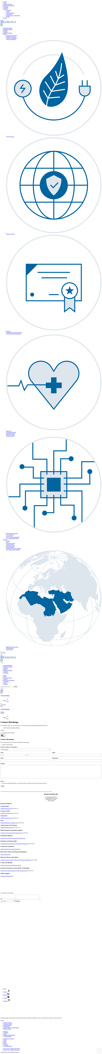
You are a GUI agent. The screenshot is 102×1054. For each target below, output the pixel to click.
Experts (5, 1)
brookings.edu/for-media (6, 833)
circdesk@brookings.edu (25, 860)
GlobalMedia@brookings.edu (7, 827)
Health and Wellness (7, 33)
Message (3, 763)
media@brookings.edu (17, 833)
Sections (2, 712)
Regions (5, 539)
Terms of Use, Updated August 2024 (11, 1049)
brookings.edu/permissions (6, 838)
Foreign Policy (6, 1026)
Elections (5, 31)
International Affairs (7, 28)
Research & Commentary (8, 5)
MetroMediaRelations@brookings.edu (9, 822)
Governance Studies (7, 1024)
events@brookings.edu (15, 849)
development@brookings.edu (21, 843)
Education (5, 30)
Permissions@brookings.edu (18, 838)
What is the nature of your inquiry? (9, 747)
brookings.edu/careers (5, 865)
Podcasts (5, 1043)
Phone (2, 758)
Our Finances (9, 14)
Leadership (8, 10)
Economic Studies (7, 1025)
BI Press (8, 16)
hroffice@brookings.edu (15, 865)
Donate (5, 18)
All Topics (5, 671)
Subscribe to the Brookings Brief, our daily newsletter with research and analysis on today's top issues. (24, 783)
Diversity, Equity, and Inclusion (13, 15)
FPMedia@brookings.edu (6, 818)
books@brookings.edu (5, 854)
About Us (5, 9)
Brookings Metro (7, 1029)
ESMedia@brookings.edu (6, 808)
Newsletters (5, 6)
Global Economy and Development (11, 1027)
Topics (4, 34)
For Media (5, 8)
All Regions (6, 673)
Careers (7, 11)
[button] (51, 733)
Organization (55, 758)
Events (4, 3)
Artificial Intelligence (8, 29)
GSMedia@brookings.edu (6, 813)
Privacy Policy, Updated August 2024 (11, 1048)
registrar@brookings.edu (21, 870)
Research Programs (7, 4)
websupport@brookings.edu (7, 876)
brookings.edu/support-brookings (8, 843)
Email (54, 752)
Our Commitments (10, 13)
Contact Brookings (7, 1036)
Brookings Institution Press (9, 1035)
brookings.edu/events (5, 849)
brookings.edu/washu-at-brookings (8, 870)
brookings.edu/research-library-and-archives (10, 860)
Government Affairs (7, 1046)
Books (4, 1042)
